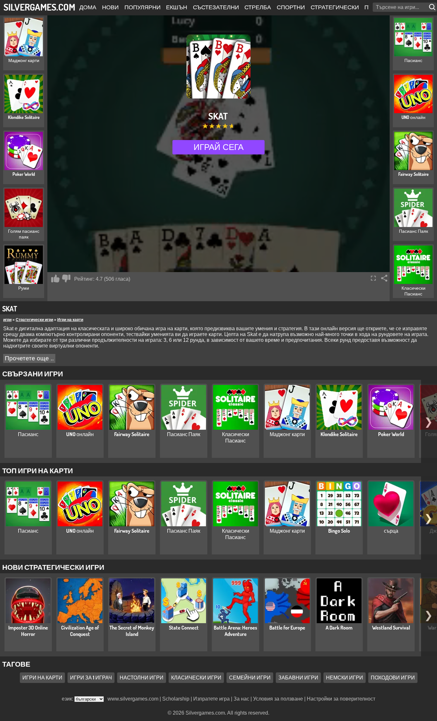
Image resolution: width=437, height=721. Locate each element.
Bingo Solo (339, 531)
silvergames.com (39, 7)
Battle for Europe (287, 627)
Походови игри (393, 677)
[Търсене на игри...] (433, 7)
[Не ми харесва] (66, 278)
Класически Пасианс (235, 437)
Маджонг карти (287, 434)
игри (7, 319)
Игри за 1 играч (91, 677)
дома (87, 7)
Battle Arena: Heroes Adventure (235, 630)
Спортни (291, 7)
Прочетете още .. (29, 358)
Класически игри (196, 677)
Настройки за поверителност (341, 698)
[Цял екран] (373, 278)
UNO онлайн (80, 434)
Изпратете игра (211, 698)
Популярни (142, 7)
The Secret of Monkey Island (131, 630)
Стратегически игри (34, 319)
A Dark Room (339, 627)
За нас (241, 698)
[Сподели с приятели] (384, 278)
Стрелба (257, 7)
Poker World (391, 434)
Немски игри (344, 677)
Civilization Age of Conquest (80, 630)
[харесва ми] (55, 278)
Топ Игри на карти (37, 470)
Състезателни (216, 7)
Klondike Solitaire (339, 434)
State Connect (184, 627)
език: (68, 698)
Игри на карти (70, 319)
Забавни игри (298, 677)
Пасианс (28, 434)
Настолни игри (141, 677)
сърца (391, 531)
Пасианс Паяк (183, 434)
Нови (110, 7)
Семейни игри (250, 677)
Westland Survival (391, 627)
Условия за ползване (278, 698)
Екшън (176, 7)
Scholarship (175, 698)
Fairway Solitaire (131, 434)
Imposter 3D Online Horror (28, 630)
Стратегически (335, 7)
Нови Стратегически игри (53, 566)
